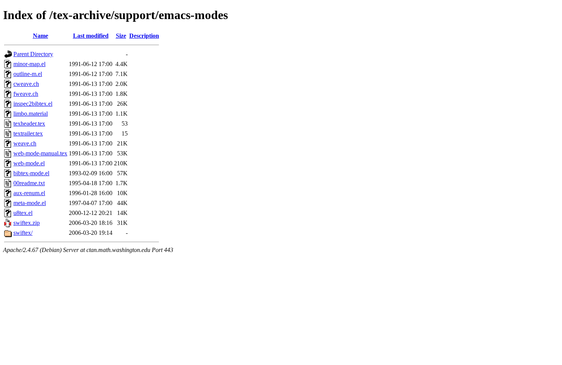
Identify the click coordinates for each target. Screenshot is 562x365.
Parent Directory (33, 54)
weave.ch (24, 143)
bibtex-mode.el (31, 173)
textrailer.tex (28, 133)
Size (121, 35)
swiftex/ (22, 232)
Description (144, 35)
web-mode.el (29, 163)
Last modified (91, 35)
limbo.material (30, 113)
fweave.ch (25, 93)
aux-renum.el (29, 193)
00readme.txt (29, 183)
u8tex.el (22, 213)
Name (40, 35)
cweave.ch (26, 84)
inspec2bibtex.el (32, 103)
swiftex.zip (26, 223)
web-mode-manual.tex (40, 153)
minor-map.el (29, 64)
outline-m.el (27, 74)
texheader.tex (29, 123)
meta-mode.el (29, 203)
